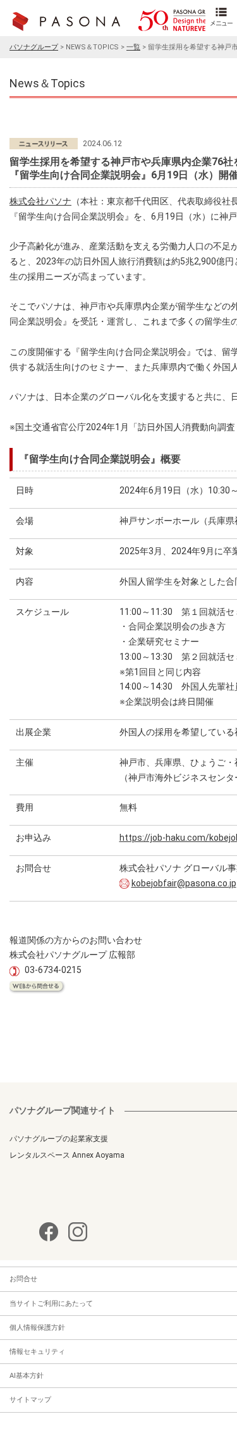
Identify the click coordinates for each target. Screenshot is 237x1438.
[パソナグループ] (115, 20)
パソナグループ (33, 47)
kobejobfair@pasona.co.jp (183, 883)
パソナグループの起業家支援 (58, 1138)
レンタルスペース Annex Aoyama (67, 1155)
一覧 (133, 47)
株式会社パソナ (40, 201)
